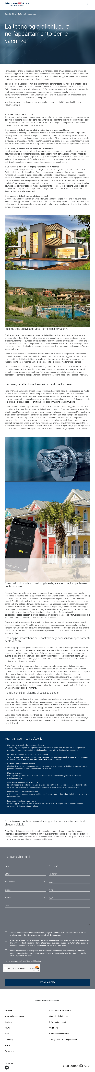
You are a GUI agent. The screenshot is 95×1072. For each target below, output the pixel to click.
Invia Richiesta (47, 982)
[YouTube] (7, 1068)
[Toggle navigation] (87, 2)
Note (7, 905)
